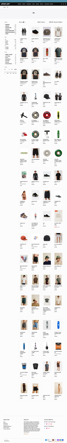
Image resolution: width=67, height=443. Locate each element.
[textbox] (7, 69)
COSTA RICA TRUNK (22, 333)
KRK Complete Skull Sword (57, 140)
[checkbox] (10, 24)
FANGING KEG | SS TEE (35, 59)
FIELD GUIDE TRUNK (34, 267)
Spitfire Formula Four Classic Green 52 (57, 161)
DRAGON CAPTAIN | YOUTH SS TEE (24, 82)
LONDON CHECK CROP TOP (57, 396)
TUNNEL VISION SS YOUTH (46, 373)
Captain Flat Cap (23, 245)
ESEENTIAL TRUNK (22, 308)
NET (44, 223)
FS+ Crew (56, 81)
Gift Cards (5, 423)
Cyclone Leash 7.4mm (35, 352)
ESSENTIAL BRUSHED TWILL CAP (35, 309)
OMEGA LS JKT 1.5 (35, 181)
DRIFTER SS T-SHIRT (23, 286)
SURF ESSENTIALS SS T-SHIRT (47, 286)
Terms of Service (6, 428)
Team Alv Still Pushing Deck (57, 333)
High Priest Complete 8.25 (57, 121)
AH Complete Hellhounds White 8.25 (35, 224)
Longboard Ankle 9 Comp (35, 103)
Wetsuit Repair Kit (58, 352)
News (4, 422)
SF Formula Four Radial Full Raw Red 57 (47, 121)
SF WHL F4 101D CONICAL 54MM (35, 140)
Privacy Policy (6, 427)
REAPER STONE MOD (57, 373)
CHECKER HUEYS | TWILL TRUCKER (46, 39)
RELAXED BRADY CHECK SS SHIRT (35, 286)
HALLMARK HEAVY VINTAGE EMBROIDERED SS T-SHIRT (47, 309)
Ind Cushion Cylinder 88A (23, 140)
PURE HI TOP (34, 201)
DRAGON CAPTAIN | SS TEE (24, 59)
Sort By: (51, 22)
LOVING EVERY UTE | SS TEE (57, 39)
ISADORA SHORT (35, 395)
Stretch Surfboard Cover (22, 352)
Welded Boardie (35, 159)
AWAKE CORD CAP (47, 266)
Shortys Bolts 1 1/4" (24, 182)
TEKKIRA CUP (46, 181)
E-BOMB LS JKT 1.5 (24, 102)
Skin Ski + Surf (53, 441)
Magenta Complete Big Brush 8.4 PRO (23, 160)
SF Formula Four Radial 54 (35, 121)
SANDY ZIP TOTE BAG (46, 396)
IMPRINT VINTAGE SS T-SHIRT (58, 286)
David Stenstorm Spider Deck (46, 333)
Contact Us (5, 424)
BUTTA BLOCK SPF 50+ (35, 245)
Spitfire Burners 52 (45, 160)
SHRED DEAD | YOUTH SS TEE (35, 82)
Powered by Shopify (60, 441)
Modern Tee (57, 181)
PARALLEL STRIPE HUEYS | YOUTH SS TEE (58, 59)
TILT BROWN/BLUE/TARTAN (47, 82)
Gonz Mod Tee (57, 102)
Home (4, 7)
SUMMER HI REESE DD (22, 202)
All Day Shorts (58, 244)
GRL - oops (45, 58)
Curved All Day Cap (46, 103)
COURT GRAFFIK (35, 38)
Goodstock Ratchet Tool (46, 140)
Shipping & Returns (7, 426)
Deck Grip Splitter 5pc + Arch (35, 373)
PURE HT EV (22, 223)
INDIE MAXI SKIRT (24, 395)
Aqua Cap (45, 244)
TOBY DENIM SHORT (34, 333)
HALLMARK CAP (57, 266)
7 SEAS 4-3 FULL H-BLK (23, 39)
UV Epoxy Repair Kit (24, 373)
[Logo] (5, 4)
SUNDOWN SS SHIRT (57, 308)
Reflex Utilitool (22, 121)
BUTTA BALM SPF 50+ (24, 267)
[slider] (4, 72)
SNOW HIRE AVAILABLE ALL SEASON (33, 1)
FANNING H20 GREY (57, 202)
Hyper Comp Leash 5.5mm (46, 352)
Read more (26, 433)
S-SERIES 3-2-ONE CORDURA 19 (47, 202)
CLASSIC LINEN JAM (57, 224)
